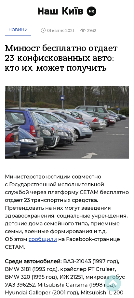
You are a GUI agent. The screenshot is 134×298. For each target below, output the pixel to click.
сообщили (43, 239)
